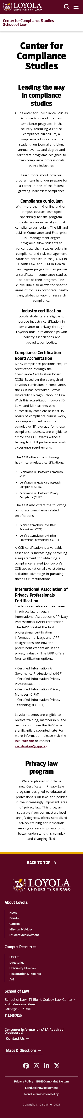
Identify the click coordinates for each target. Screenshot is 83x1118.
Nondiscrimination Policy (41, 1094)
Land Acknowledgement (41, 1088)
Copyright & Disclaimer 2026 (41, 1104)
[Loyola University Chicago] (22, 7)
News (13, 913)
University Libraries (22, 968)
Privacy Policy (23, 1082)
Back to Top (38, 862)
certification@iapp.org (31, 746)
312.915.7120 (13, 1015)
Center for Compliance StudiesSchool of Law (28, 22)
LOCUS (14, 957)
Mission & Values (21, 929)
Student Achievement (24, 935)
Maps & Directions (21, 1050)
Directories (16, 963)
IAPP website (25, 741)
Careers (14, 924)
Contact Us (15, 1038)
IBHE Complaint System (52, 1082)
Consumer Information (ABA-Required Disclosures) (34, 1031)
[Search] (67, 7)
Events (14, 918)
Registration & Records (25, 974)
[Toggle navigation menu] (76, 7)
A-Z (11, 979)
